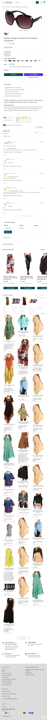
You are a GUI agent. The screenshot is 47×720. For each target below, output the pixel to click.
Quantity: (6, 70)
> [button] (33, 216)
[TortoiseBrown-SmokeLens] (14, 61)
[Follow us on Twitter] (5, 709)
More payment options (33, 77)
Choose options (10, 288)
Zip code (36, 225)
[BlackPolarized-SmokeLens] (27, 61)
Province (21, 225)
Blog (3, 671)
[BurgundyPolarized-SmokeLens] (31, 61)
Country (6, 225)
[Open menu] (2, 2)
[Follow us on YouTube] (12, 709)
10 (31, 216)
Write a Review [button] (40, 126)
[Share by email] (11, 47)
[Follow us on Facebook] (3, 709)
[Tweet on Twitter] (9, 47)
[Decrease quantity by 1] (10, 70)
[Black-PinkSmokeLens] (6, 61)
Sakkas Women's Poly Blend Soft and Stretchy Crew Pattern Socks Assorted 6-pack (31, 311)
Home (3, 6)
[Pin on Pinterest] (7, 47)
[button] (41, 295)
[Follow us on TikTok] (14, 709)
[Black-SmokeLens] (10, 61)
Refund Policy (7, 237)
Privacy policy (5, 677)
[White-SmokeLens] (19, 61)
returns (9, 655)
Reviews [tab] (5, 130)
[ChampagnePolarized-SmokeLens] (40, 61)
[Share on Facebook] (5, 47)
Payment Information (7, 675)
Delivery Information (6, 673)
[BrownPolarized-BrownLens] (35, 61)
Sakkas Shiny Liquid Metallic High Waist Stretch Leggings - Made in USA (27, 278)
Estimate (8, 232)
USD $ (4, 703)
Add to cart (13, 74)
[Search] (37, 2)
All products (8, 6)
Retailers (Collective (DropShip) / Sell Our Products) (35, 670)
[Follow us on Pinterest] (9, 709)
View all (43, 249)
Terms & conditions (6, 685)
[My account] (41, 2)
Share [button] (6, 154)
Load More (23, 637)
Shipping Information (7, 681)
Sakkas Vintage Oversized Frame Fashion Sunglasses (12, 152)
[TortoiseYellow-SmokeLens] (23, 61)
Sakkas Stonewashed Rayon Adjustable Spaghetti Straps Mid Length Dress (23, 311)
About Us (4, 669)
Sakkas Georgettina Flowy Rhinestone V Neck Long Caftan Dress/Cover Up (10, 278)
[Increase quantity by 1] (18, 70)
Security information (7, 683)
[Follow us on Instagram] (7, 709)
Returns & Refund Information (9, 679)
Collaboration (29, 672)
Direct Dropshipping (30, 674)
